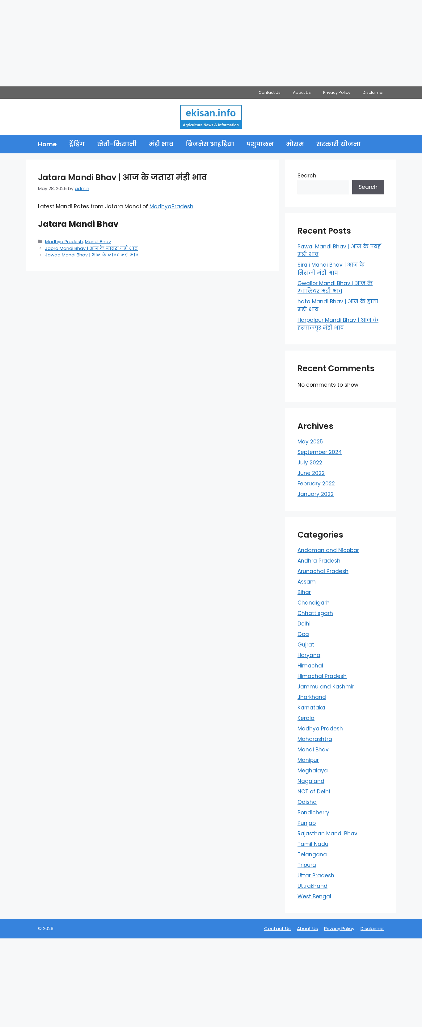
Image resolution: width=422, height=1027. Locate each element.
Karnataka (311, 707)
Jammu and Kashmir (326, 686)
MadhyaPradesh (171, 206)
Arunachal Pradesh (323, 571)
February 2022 (316, 483)
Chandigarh (314, 602)
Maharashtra (315, 739)
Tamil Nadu (313, 844)
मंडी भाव (161, 144)
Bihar (304, 592)
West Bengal (314, 896)
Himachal (310, 665)
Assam (307, 581)
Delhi (304, 623)
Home (47, 144)
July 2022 (310, 462)
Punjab (307, 823)
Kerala (306, 718)
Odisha (307, 802)
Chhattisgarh (315, 613)
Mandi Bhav (98, 242)
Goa (303, 634)
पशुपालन (260, 144)
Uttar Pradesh (316, 875)
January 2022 (316, 494)
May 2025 (310, 441)
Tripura (307, 865)
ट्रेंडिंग (77, 144)
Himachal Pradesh (322, 676)
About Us (302, 92)
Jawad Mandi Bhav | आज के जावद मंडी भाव (92, 255)
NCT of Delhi (314, 791)
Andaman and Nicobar (328, 550)
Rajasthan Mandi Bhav (327, 833)
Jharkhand (312, 697)
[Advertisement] (185, 43)
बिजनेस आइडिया (210, 144)
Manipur (308, 760)
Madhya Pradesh (64, 242)
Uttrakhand (312, 886)
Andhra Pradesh (319, 560)
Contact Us (270, 92)
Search (307, 175)
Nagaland (311, 781)
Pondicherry (313, 812)
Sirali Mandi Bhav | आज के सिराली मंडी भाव (331, 268)
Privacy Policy (336, 92)
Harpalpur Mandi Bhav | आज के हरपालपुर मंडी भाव (338, 324)
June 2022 (311, 473)
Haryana (309, 655)
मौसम (295, 144)
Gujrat (306, 644)
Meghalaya (313, 770)
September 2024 (320, 452)
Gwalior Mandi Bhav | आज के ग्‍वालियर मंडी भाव (335, 287)
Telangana (312, 854)
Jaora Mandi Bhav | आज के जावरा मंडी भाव (91, 248)
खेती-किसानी (117, 144)
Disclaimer (373, 92)
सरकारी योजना (338, 144)
